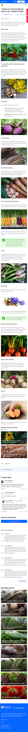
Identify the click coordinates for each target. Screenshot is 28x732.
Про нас (2, 721)
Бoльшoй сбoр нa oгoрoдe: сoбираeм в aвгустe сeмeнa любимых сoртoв (13, 455)
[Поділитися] (17, 14)
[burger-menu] (26, 5)
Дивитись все (4, 429)
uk (15, 2)
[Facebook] (14, 708)
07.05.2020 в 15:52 (10, 502)
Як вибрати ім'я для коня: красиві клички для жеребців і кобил (14, 541)
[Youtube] (21, 708)
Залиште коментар (8, 517)
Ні (24, 469)
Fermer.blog (2, 5)
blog (4, 1)
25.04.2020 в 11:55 (9, 494)
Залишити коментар (14, 521)
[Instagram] (17, 708)
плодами (16, 364)
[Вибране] (26, 1)
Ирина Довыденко (19, 500)
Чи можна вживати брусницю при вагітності (13, 577)
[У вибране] (25, 433)
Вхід (21, 1)
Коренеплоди (8, 463)
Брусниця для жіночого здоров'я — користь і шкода (15, 565)
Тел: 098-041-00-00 (4, 726)
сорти (4, 231)
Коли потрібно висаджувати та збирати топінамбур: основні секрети (11, 441)
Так (21, 469)
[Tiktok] (24, 708)
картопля (7, 394)
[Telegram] (19, 708)
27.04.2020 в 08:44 (9, 482)
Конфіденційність (4, 719)
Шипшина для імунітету (9, 553)
